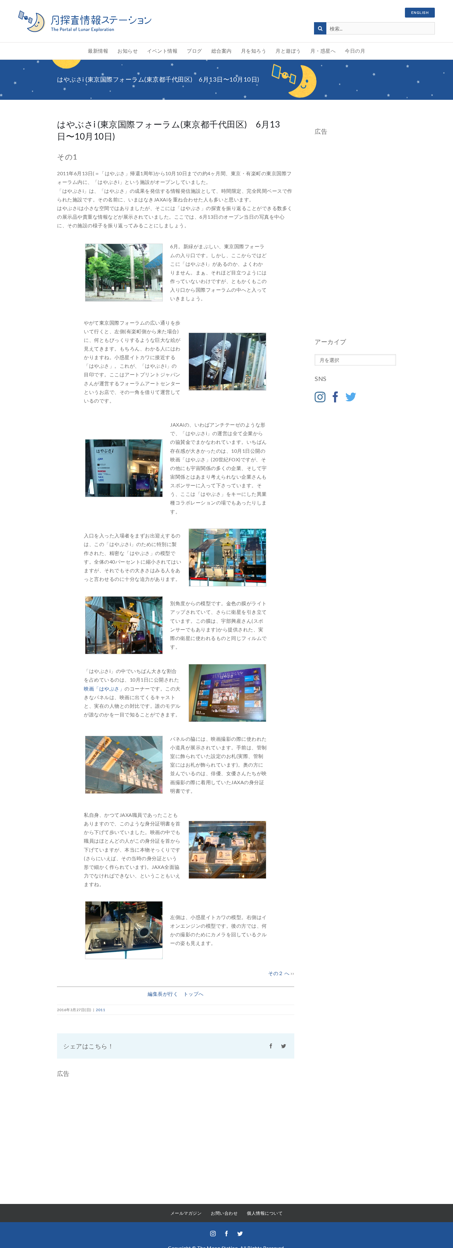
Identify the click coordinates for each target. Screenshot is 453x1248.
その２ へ (279, 973)
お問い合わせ (224, 1213)
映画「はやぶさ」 (104, 688)
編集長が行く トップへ (176, 994)
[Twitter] (351, 396)
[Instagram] (320, 396)
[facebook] (226, 1233)
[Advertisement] (355, 236)
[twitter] (240, 1233)
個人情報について (265, 1213)
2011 (100, 1009)
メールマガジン (186, 1213)
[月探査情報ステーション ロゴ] (84, 13)
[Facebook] (335, 396)
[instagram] (213, 1233)
